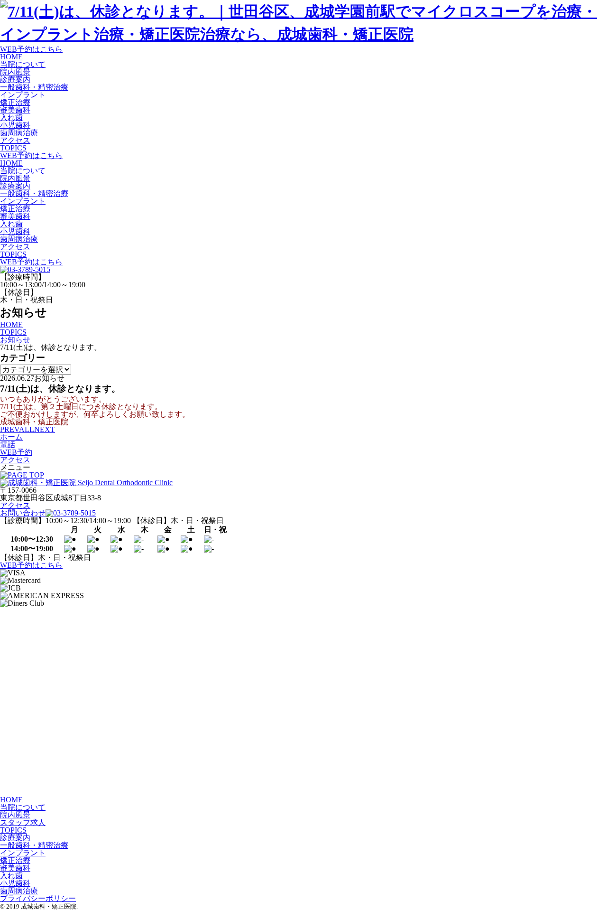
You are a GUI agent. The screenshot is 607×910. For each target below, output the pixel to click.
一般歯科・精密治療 (34, 87)
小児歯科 (15, 125)
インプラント (23, 95)
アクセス (15, 140)
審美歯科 (15, 110)
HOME (11, 57)
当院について (23, 64)
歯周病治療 (19, 133)
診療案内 (15, 79)
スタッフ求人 (23, 822)
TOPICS (13, 148)
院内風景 (15, 72)
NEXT (44, 429)
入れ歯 (11, 117)
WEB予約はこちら (31, 49)
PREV (9, 429)
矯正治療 (15, 102)
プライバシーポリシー (38, 898)
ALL (26, 429)
